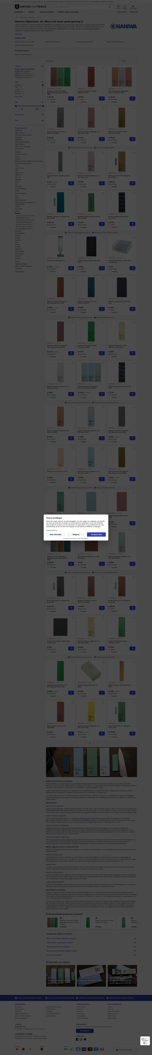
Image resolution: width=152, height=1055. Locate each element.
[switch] (145, 1043)
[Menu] (148, 1037)
